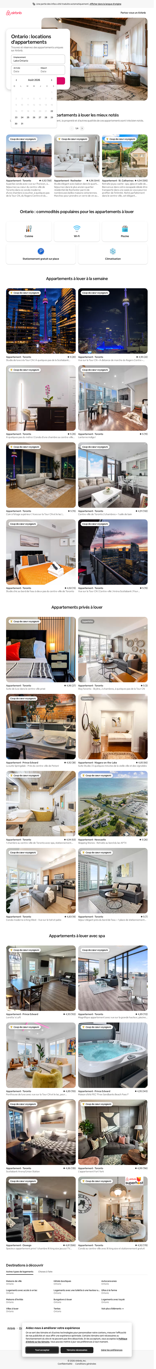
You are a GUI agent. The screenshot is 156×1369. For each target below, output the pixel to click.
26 (34, 117)
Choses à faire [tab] (45, 1271)
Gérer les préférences (111, 1350)
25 (28, 117)
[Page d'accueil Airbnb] (14, 13)
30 (16, 123)
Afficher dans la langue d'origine (105, 4)
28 (46, 117)
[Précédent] (71, 128)
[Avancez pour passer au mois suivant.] (51, 80)
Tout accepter (42, 1350)
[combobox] (38, 61)
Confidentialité (65, 1363)
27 (40, 117)
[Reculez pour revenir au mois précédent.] (16, 80)
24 (22, 117)
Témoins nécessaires (77, 1350)
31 (22, 123)
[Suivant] (82, 128)
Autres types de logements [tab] (19, 1271)
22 (52, 111)
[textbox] (25, 71)
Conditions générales (85, 1363)
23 (16, 117)
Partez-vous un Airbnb (133, 12)
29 (52, 117)
